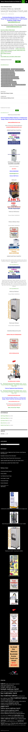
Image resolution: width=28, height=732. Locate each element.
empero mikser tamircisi (21, 701)
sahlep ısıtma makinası (6, 84)
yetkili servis (4, 724)
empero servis (4, 703)
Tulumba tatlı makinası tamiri (19, 723)
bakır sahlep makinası (20, 70)
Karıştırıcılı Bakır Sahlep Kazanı (8, 29)
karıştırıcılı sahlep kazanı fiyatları (9, 81)
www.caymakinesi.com (14, 264)
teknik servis (8, 723)
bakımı (3, 684)
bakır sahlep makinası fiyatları (8, 72)
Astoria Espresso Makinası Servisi (7, 97)
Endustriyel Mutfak (4, 480)
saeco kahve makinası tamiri (17, 717)
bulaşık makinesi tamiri (16, 691)
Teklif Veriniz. (3, 486)
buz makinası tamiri (5, 698)
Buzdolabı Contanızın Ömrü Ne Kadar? (8, 455)
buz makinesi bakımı (19, 698)
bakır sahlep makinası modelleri (8, 73)
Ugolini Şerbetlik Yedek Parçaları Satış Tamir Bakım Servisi (12, 460)
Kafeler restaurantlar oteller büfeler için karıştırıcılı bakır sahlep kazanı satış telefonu (13, 50)
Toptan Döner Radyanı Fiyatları (7, 92)
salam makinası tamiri (8, 718)
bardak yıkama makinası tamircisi (12, 683)
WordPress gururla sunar (5, 730)
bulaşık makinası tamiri (10, 689)
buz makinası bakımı (9, 696)
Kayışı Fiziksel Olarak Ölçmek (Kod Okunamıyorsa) (11, 458)
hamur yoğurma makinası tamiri (8, 712)
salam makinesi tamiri (20, 718)
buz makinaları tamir (9, 693)
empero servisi (14, 703)
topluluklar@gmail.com (14, 173)
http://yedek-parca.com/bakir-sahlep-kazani (11, 56)
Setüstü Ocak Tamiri (5, 425)
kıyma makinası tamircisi (18, 713)
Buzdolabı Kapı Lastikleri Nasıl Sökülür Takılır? (10, 462)
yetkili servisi (10, 724)
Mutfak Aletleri (4, 473)
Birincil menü (26, 1)
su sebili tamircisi (10, 721)
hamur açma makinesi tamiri (10, 710)
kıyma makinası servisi (7, 713)
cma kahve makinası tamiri (7, 699)
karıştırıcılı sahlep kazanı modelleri (9, 83)
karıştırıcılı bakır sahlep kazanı (8, 75)
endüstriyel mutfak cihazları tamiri (8, 704)
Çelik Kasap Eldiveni (5, 415)
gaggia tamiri (5, 706)
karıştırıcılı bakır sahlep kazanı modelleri (10, 78)
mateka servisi (11, 715)
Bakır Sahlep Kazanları (6, 53)
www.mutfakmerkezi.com (14, 22)
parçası (22, 715)
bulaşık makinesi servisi (5, 691)
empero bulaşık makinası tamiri (8, 701)
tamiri (3, 723)
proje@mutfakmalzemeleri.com (14, 26)
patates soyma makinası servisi (6, 717)
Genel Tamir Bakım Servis (6, 6)
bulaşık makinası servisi (8, 687)
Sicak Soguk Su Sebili (5, 478)
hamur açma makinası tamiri (10, 708)
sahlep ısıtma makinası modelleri (8, 86)
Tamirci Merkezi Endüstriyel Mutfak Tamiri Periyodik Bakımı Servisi (11, 1)
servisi (3, 721)
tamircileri (15, 721)
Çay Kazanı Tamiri (4, 420)
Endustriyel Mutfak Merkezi (6, 471)
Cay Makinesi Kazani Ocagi (6, 476)
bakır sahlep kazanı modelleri (8, 70)
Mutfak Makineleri (4, 483)
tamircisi (21, 721)
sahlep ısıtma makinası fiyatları (19, 84)
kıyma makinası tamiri (4, 715)
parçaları (18, 715)
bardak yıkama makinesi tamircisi (7, 685)
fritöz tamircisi (18, 704)
